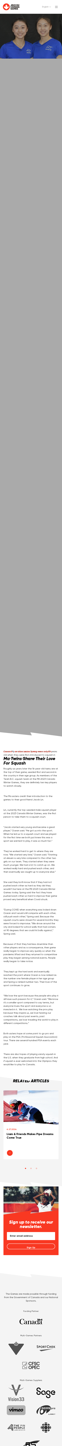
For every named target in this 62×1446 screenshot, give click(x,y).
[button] (46, 6)
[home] (11, 6)
